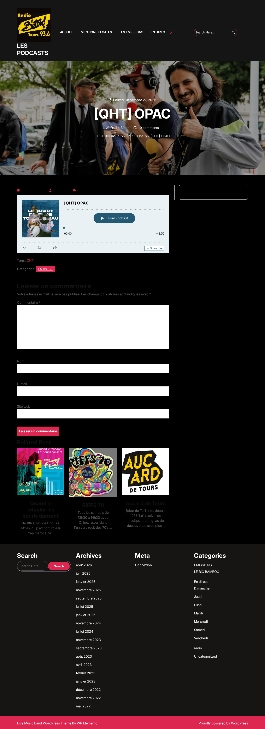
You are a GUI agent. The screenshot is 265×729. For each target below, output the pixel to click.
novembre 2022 (88, 698)
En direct (201, 582)
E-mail (22, 384)
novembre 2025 (88, 590)
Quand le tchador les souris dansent (41, 509)
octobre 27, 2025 (34, 189)
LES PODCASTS (32, 49)
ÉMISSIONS (135, 136)
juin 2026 (83, 573)
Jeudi (198, 596)
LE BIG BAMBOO (206, 572)
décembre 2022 (88, 689)
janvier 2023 (85, 681)
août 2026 (84, 565)
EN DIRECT (159, 32)
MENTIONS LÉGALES (96, 32)
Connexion (143, 565)
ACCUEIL (66, 32)
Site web (23, 406)
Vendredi (201, 638)
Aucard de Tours (146, 503)
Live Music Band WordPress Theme (44, 723)
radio (198, 648)
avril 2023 (84, 665)
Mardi (198, 613)
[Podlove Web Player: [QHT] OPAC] (93, 224)
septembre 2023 (89, 648)
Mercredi (201, 621)
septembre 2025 (88, 598)
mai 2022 (83, 706)
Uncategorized (205, 656)
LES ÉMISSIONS (131, 32)
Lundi (198, 605)
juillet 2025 (84, 606)
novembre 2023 (88, 640)
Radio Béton (62, 189)
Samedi (200, 630)
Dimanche (202, 588)
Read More (39, 471)
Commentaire (28, 302)
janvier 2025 (85, 615)
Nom (20, 361)
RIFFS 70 (93, 505)
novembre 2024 (88, 623)
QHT (30, 260)
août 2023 (84, 656)
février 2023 (85, 673)
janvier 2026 (85, 582)
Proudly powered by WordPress (223, 723)
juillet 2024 (84, 631)
